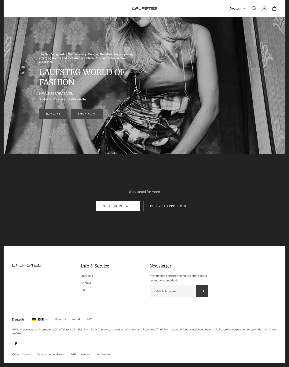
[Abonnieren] (202, 291)
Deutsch (18, 319)
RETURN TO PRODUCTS (168, 206)
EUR (41, 319)
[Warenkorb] (274, 8)
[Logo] (144, 8)
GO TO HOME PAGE (118, 206)
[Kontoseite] (264, 8)
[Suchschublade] (254, 8)
